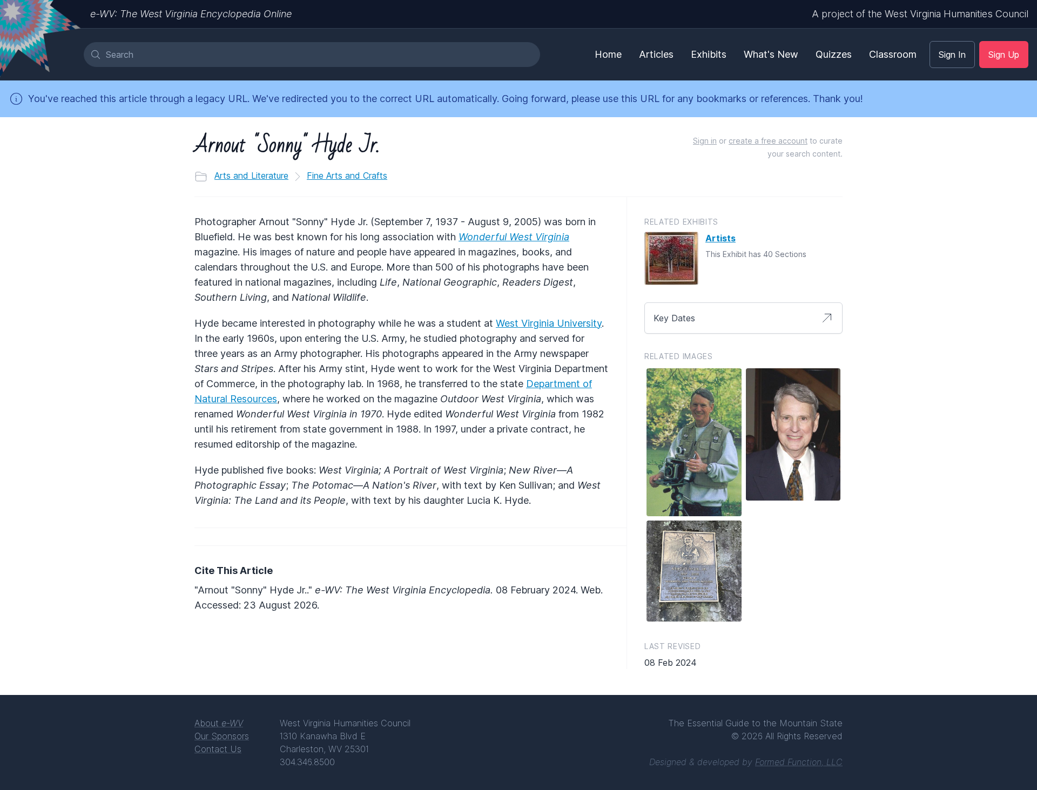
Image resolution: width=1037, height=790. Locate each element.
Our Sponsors (221, 736)
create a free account (768, 140)
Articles (656, 54)
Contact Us (217, 749)
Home (608, 54)
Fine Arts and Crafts (347, 175)
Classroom (893, 54)
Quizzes (834, 54)
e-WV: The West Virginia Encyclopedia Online (191, 13)
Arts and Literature (251, 175)
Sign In (952, 54)
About (218, 723)
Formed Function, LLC (799, 762)
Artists (720, 238)
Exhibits (708, 54)
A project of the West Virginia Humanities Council (920, 13)
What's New (771, 54)
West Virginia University (549, 323)
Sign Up (1003, 54)
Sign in (705, 140)
